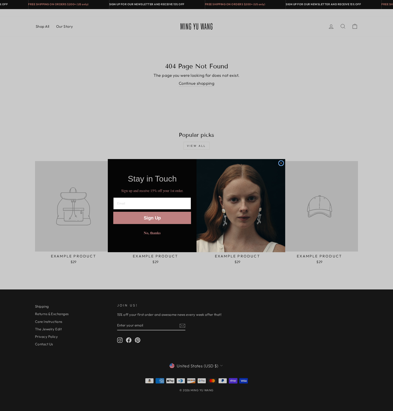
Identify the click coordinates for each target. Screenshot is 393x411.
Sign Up (152, 217)
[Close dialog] (281, 163)
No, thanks (152, 232)
